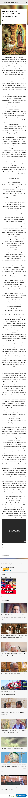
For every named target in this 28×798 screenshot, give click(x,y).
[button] (2, 21)
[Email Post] (2, 545)
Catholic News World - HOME (11, 2)
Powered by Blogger (14, 796)
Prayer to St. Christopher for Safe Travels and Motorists (12, 748)
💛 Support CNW (21, 795)
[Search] (26, 2)
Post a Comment (5, 555)
